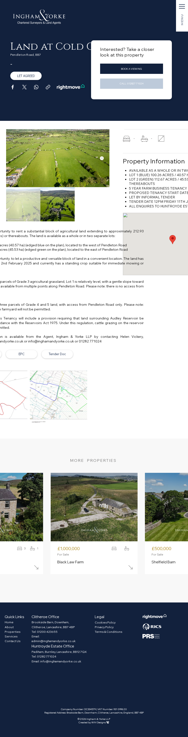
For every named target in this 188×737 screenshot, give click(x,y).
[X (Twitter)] (24, 87)
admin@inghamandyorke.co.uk (54, 641)
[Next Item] (102, 158)
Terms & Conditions (108, 632)
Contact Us (12, 641)
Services (11, 636)
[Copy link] (48, 87)
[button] (182, 6)
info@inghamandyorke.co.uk (60, 661)
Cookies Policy (105, 622)
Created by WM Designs (94, 722)
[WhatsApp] (36, 87)
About (9, 627)
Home (9, 622)
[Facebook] (13, 87)
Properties (12, 632)
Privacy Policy (104, 627)
